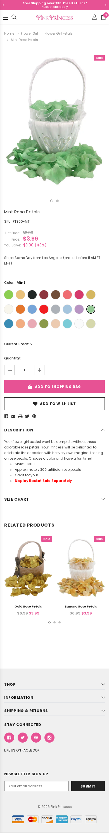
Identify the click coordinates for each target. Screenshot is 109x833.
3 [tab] (59, 622)
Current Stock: (18, 344)
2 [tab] (57, 201)
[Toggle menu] (5, 17)
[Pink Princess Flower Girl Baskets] (39, 475)
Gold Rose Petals (28, 606)
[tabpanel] (54, 121)
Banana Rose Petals (81, 606)
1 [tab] (51, 201)
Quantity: (12, 358)
